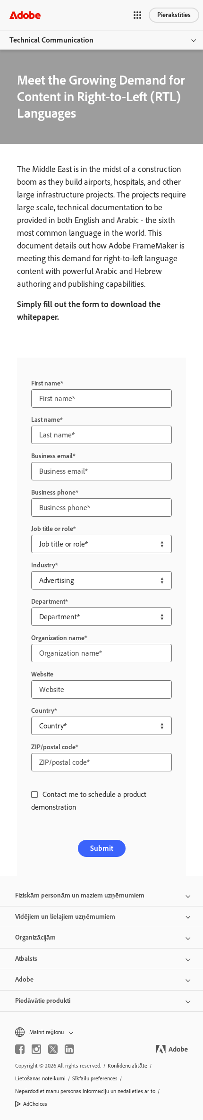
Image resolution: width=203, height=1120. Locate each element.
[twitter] (53, 1049)
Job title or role (52, 529)
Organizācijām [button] (35, 937)
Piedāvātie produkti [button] (42, 1001)
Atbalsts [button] (26, 959)
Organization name (58, 638)
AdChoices (35, 1104)
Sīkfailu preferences (95, 1078)
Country (42, 711)
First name (45, 383)
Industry (43, 565)
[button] (137, 15)
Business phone (53, 492)
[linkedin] (69, 1049)
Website (42, 674)
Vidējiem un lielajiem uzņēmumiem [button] (65, 917)
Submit (101, 848)
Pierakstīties (174, 15)
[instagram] (36, 1049)
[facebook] (20, 1049)
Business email (52, 456)
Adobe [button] (24, 979)
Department (48, 602)
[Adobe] (25, 15)
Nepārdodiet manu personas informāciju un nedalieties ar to (85, 1091)
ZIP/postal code (53, 747)
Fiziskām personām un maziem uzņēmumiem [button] (79, 895)
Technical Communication (51, 39)
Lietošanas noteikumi (40, 1078)
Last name (45, 420)
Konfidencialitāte (127, 1065)
